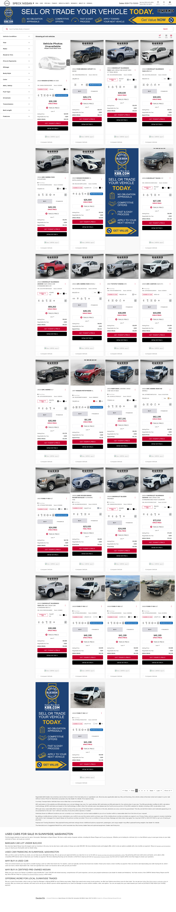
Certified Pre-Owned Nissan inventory (33, 874)
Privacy (105, 898)
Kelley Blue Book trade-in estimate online (155, 881)
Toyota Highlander (107, 837)
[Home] (33, 3)
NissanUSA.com (117, 898)
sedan (149, 837)
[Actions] (66, 80)
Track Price (54, 108)
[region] (52, 116)
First (125, 791)
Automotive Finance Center (102, 856)
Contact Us (99, 898)
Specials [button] (47, 3)
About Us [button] (82, 3)
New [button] (36, 3)
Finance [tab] (94, 91)
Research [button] (74, 3)
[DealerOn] (40, 898)
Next (152, 791)
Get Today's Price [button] (53, 123)
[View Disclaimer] (50, 95)
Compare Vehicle (46, 142)
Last (159, 791)
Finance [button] (54, 3)
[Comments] (53, 95)
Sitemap (110, 898)
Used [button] (41, 3)
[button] (68, 62)
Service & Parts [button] (64, 3)
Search (165, 29)
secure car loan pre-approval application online (111, 855)
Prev (132, 791)
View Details (52, 128)
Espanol (89, 3)
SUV (136, 837)
